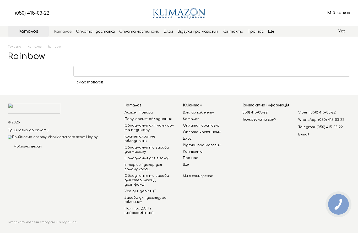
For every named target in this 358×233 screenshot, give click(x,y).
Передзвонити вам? (258, 119)
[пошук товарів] (283, 31)
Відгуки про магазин (197, 31)
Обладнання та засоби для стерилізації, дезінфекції (146, 180)
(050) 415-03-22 (32, 13)
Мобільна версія (27, 146)
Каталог (63, 31)
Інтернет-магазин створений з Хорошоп (42, 222)
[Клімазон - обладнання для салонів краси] (34, 108)
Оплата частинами (139, 31)
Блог (168, 31)
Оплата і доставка (95, 31)
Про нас (255, 31)
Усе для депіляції (139, 191)
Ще (271, 31)
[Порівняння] (280, 13)
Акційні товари (138, 112)
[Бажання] (293, 13)
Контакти (232, 31)
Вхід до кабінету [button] (198, 112)
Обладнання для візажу (146, 158)
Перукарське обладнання (148, 119)
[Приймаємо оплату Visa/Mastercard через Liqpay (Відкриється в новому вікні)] (53, 137)
